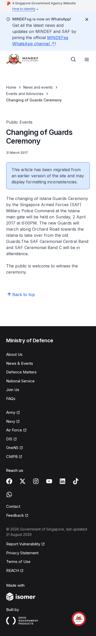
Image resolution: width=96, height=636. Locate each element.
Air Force (14, 430)
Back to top (23, 294)
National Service (20, 381)
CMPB (12, 456)
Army (10, 412)
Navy (10, 421)
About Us (14, 354)
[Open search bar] (73, 59)
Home (11, 87)
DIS (9, 439)
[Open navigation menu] (87, 59)
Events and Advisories (25, 93)
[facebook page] (9, 481)
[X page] (22, 481)
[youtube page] (49, 481)
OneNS (12, 447)
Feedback (15, 515)
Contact (13, 506)
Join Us (12, 389)
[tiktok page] (76, 481)
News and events (38, 87)
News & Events (19, 363)
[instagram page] (36, 481)
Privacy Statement (22, 552)
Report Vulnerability (23, 543)
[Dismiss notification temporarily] (87, 19)
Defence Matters (21, 372)
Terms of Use (18, 561)
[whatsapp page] (9, 494)
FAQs (10, 398)
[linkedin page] (62, 481)
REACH (12, 570)
